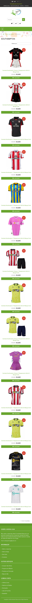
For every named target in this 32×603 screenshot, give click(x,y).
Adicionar (17, 78)
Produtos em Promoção (7, 571)
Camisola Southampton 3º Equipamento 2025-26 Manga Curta (16, 139)
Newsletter (4, 593)
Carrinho (22, 5)
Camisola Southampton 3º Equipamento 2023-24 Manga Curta (16, 473)
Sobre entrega (5, 551)
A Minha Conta (6, 5)
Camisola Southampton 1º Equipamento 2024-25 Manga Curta (16, 407)
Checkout (27, 5)
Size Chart (4, 554)
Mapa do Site (5, 574)
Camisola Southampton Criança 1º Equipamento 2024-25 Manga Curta (16, 271)
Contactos (4, 557)
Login (14, 1)
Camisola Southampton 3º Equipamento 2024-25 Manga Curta (16, 238)
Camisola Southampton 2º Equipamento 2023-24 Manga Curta (16, 506)
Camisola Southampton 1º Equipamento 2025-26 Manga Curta (16, 172)
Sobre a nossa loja (6, 549)
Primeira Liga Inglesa (9, 34)
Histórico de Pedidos (7, 585)
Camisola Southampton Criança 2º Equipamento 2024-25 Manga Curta (16, 339)
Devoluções (5, 588)
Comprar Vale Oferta (7, 565)
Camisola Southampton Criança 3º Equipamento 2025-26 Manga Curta (16, 71)
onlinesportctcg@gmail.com (10, 540)
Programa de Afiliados (7, 568)
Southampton (18, 34)
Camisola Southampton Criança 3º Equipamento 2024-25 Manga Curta (16, 373)
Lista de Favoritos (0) (15, 5)
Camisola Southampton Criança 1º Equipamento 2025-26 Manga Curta (16, 105)
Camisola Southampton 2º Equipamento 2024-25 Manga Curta (16, 305)
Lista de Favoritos (6, 590)
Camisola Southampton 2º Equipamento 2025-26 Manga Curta (16, 205)
